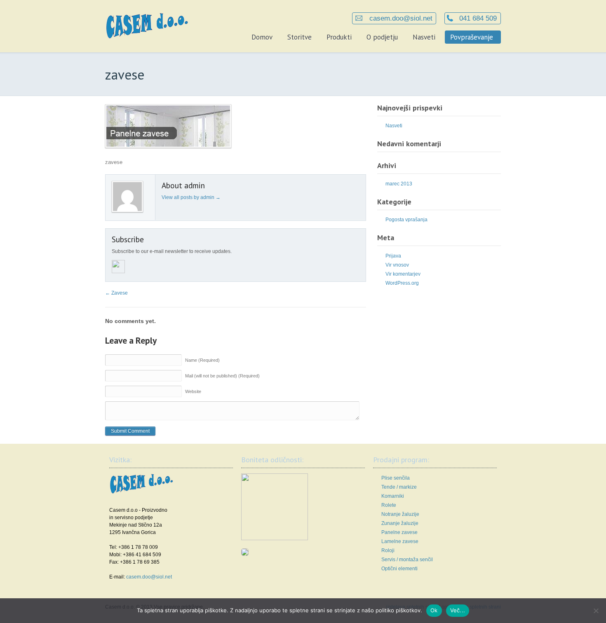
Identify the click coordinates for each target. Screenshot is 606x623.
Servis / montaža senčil (407, 559)
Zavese (116, 293)
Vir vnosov (397, 265)
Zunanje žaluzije (399, 523)
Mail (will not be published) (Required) (222, 375)
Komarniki (392, 496)
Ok (434, 610)
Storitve (299, 37)
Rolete (388, 505)
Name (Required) (202, 360)
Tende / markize (399, 487)
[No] (596, 611)
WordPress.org (402, 283)
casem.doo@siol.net (399, 18)
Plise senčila (395, 478)
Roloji (388, 550)
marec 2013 (398, 184)
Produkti (339, 37)
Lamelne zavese (399, 541)
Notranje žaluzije (400, 514)
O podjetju (382, 37)
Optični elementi (399, 568)
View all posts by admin (191, 197)
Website (193, 391)
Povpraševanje (471, 37)
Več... (457, 610)
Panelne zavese (399, 532)
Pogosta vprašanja (406, 219)
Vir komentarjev (402, 274)
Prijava (393, 256)
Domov (261, 37)
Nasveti (424, 37)
